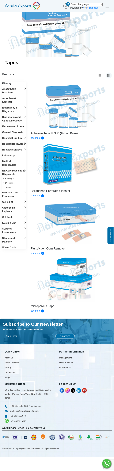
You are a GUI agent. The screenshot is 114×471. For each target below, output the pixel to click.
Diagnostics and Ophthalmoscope (12, 119)
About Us (9, 358)
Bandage (9, 178)
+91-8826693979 (17, 416)
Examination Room (13, 126)
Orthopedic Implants (8, 209)
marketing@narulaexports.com (24, 411)
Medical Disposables (9, 163)
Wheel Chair (9, 247)
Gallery (8, 367)
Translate (94, 8)
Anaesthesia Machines (9, 91)
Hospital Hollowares (13, 144)
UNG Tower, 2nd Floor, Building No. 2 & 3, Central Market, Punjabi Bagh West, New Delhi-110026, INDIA (28, 394)
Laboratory (8, 155)
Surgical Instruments (9, 230)
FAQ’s (7, 377)
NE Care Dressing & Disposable (13, 172)
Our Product (10, 372)
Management (65, 358)
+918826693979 (18, 421)
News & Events (12, 362)
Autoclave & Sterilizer (9, 100)
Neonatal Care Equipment (10, 194)
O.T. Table (7, 217)
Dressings (10, 183)
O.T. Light (7, 202)
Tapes (8, 187)
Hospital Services (12, 149)
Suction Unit (9, 223)
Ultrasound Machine (8, 240)
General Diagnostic (13, 132)
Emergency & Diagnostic (10, 109)
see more (36, 138)
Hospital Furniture (12, 138)
